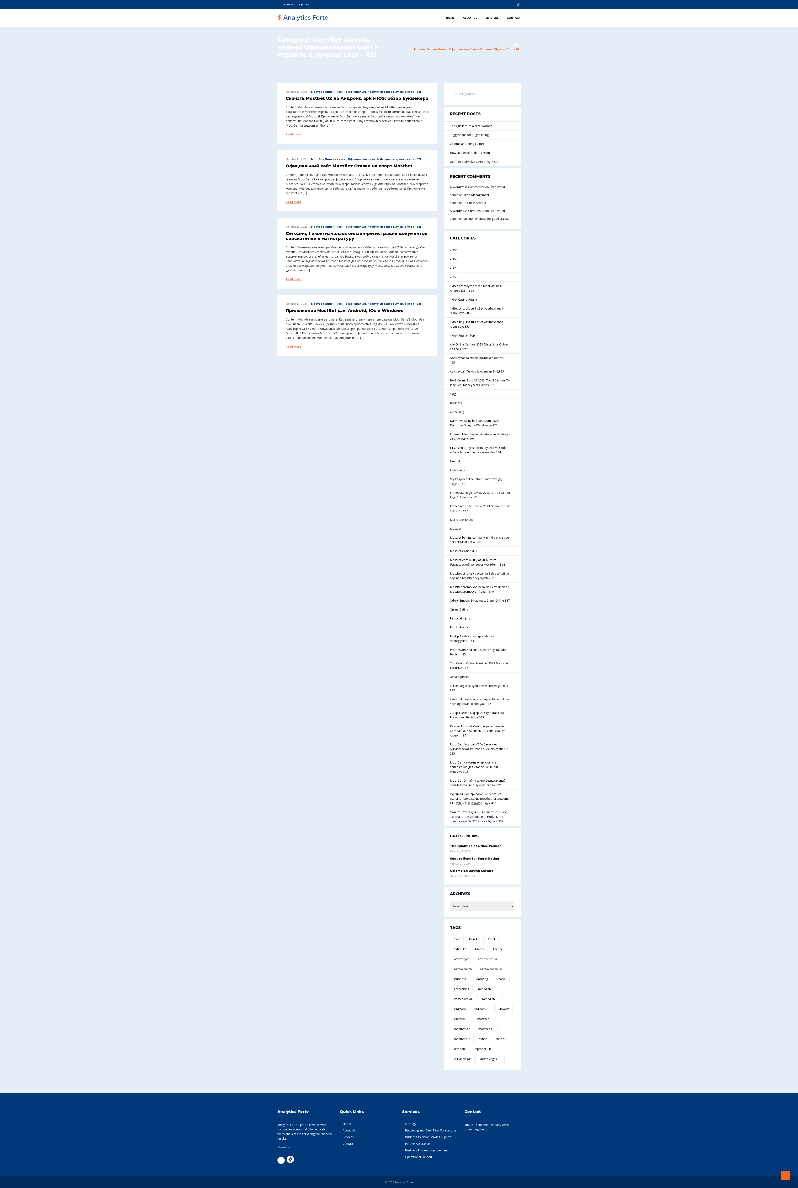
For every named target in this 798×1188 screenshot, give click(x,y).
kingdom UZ (482, 1009)
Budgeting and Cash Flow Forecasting (430, 1130)
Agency (497, 949)
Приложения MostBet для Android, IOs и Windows (344, 310)
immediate (485, 989)
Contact (514, 17)
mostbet (483, 1019)
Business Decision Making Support (428, 1137)
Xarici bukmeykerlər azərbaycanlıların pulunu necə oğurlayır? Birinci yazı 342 (479, 701)
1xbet (491, 939)
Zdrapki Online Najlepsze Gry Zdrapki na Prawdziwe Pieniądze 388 (477, 715)
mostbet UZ (462, 1039)
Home (450, 17)
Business (456, 403)
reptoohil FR (482, 1049)
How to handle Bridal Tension (470, 153)
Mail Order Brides (461, 520)
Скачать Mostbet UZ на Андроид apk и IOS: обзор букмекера (357, 98)
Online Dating (459, 609)
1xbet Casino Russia (463, 299)
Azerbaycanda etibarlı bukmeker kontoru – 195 (478, 360)
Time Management (476, 195)
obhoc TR (502, 1039)
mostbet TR (486, 1029)
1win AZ (474, 939)
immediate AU (463, 999)
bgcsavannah (463, 969)
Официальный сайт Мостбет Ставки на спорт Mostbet (349, 165)
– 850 (453, 277)
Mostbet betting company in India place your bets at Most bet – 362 (480, 539)
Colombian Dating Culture (467, 144)
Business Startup (474, 203)
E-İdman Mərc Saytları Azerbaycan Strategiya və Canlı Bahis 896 (480, 436)
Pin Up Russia (459, 627)
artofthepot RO (488, 959)
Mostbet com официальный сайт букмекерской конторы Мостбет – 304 (477, 562)
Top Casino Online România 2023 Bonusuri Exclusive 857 (479, 665)
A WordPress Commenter (467, 187)
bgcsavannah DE (491, 969)
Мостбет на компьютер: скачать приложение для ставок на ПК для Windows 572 (474, 766)
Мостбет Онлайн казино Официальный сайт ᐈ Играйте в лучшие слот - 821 (366, 91)
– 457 (453, 259)
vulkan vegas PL (490, 1059)
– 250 (453, 250)
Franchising (457, 470)
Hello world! (497, 187)
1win (457, 939)
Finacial (455, 461)
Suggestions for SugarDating (469, 135)
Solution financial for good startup (486, 219)
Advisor (479, 949)
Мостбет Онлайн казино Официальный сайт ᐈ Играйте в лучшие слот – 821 (478, 782)
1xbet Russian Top (462, 335)
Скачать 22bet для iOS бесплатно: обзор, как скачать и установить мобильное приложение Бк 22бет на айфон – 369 (479, 816)
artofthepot (462, 959)
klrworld (504, 1009)
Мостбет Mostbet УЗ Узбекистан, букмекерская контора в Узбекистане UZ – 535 (480, 748)
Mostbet (455, 528)
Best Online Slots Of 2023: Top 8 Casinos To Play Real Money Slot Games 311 (480, 382)
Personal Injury (460, 618)
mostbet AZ (462, 1029)
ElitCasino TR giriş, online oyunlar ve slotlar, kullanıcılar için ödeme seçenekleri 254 (479, 450)
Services (492, 17)
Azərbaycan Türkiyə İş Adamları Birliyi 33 (477, 371)
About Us (470, 17)
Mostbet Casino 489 (463, 551)
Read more (293, 134)
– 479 (453, 268)
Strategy (410, 1124)
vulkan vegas (462, 1059)
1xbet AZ (460, 949)
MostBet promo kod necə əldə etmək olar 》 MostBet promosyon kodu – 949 (480, 589)
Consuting (481, 979)
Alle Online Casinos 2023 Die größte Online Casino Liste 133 (479, 346)
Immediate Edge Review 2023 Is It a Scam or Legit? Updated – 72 (480, 495)
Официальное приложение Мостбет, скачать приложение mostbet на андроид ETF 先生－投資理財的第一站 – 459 (479, 798)
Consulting (457, 412)
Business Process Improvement (426, 1150)
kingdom (460, 1009)
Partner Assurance (417, 1144)
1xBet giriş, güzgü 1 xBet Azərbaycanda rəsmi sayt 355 (476, 324)
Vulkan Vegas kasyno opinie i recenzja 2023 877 (479, 688)
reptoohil (460, 1049)
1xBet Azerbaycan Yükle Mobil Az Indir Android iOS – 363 (475, 288)
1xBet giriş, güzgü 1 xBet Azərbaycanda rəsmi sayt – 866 (476, 310)
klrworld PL (461, 1019)
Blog (517, 45)
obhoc (483, 1039)
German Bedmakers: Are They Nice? (474, 162)
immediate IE (490, 999)
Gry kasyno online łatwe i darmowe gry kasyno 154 (476, 481)
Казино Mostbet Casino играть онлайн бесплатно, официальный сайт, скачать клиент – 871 (478, 730)
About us (283, 1147)
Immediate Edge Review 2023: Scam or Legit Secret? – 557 (480, 508)
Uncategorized (459, 677)
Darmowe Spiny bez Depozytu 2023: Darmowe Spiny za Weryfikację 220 (474, 423)
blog (453, 394)
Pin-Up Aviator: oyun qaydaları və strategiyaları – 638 (472, 638)
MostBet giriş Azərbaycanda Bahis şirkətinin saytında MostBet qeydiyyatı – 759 (479, 575)
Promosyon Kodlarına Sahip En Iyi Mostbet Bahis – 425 (478, 652)
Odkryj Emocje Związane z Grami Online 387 (480, 600)
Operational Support (418, 1157)
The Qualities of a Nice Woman (471, 126)
